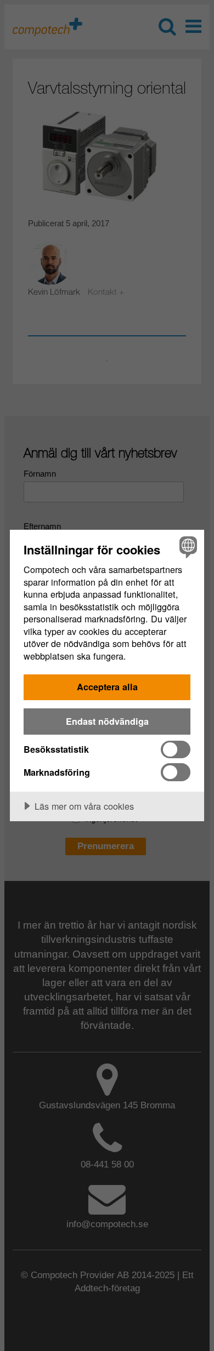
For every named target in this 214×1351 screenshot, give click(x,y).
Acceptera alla (107, 686)
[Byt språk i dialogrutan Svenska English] (187, 547)
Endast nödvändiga (107, 721)
